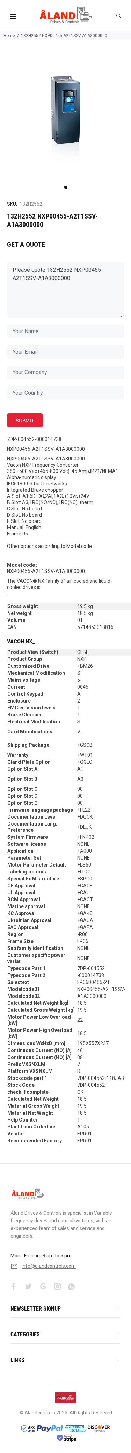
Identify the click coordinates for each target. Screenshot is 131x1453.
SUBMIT (25, 421)
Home (9, 35)
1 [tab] (65, 187)
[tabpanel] (65, 117)
